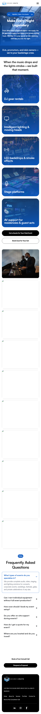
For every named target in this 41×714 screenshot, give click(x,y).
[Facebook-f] (26, 708)
